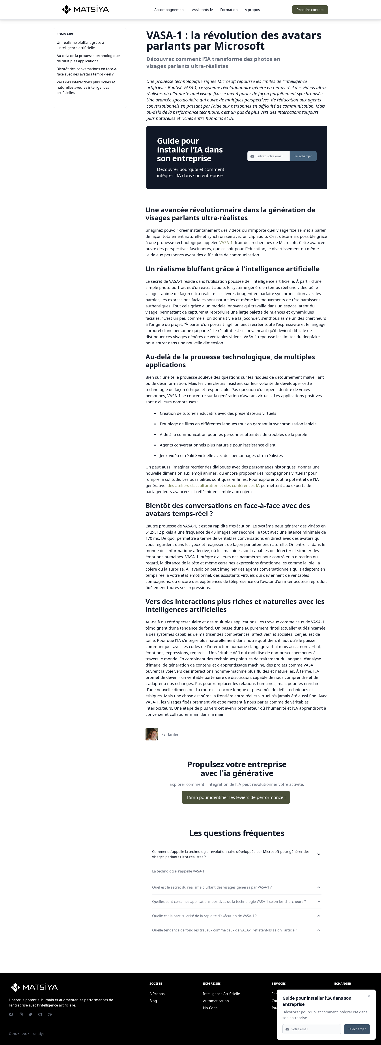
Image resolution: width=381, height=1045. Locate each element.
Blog (153, 1000)
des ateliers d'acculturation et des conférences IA (214, 485)
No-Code (210, 1007)
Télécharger (303, 156)
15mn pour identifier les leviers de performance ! (236, 797)
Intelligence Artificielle (221, 993)
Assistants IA (202, 9)
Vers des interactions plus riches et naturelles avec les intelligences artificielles (86, 87)
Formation (229, 9)
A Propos (157, 993)
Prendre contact (310, 9)
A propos (252, 9)
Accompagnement (169, 9)
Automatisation (216, 1000)
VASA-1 (226, 242)
